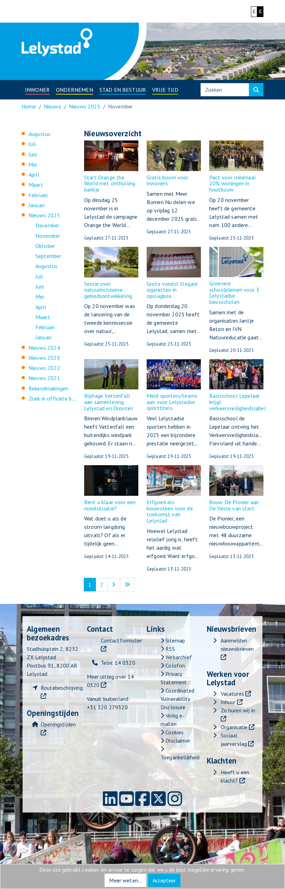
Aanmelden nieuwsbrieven (237, 644)
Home (29, 106)
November (47, 235)
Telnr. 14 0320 (118, 662)
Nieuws (52, 106)
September (48, 255)
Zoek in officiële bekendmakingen (68, 398)
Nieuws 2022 (44, 367)
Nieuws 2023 (44, 357)
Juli (32, 143)
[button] (37, 89)
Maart (35, 184)
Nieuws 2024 (44, 347)
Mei (32, 164)
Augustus (39, 133)
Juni (32, 154)
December (47, 225)
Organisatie (234, 727)
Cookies (174, 732)
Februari (38, 195)
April (33, 174)
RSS (169, 648)
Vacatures (232, 693)
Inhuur (228, 701)
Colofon (174, 665)
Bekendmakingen (48, 388)
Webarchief (178, 657)
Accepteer (164, 880)
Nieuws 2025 (84, 106)
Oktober (45, 245)
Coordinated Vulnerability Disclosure (177, 699)
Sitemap (174, 640)
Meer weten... (125, 880)
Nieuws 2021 (44, 377)
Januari (36, 205)
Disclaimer (177, 740)
